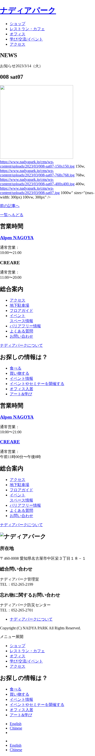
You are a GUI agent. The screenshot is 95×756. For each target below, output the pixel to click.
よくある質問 (21, 331)
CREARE (10, 441)
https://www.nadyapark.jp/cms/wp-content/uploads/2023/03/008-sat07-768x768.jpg (37, 173)
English (15, 724)
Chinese (16, 728)
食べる (15, 368)
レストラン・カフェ (27, 29)
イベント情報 (21, 378)
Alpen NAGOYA (17, 237)
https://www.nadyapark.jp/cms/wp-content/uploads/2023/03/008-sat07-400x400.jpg (37, 181)
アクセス (17, 44)
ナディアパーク (28, 10)
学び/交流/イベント (26, 39)
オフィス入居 (21, 389)
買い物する (19, 373)
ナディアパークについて (21, 345)
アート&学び (21, 394)
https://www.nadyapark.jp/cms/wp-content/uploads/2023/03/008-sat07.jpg (30, 190)
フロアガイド (21, 310)
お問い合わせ (21, 336)
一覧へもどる (11, 215)
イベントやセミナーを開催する (37, 384)
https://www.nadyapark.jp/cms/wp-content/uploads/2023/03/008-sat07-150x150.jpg (37, 164)
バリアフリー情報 (25, 326)
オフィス (17, 34)
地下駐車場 (19, 305)
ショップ (17, 24)
